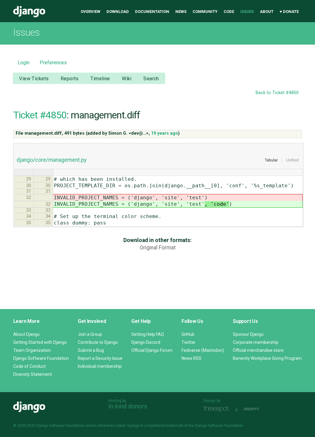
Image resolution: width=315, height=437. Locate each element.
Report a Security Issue (100, 358)
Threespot (218, 409)
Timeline (100, 78)
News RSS (191, 358)
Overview (90, 11)
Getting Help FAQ (147, 334)
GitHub (187, 334)
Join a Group (90, 334)
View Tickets (34, 78)
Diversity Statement (32, 374)
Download (117, 11)
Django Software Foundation (41, 358)
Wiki (127, 78)
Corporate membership (255, 342)
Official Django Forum (152, 350)
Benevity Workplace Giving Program (267, 358)
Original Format (158, 247)
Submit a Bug (91, 350)
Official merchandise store (258, 350)
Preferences (53, 63)
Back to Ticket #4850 (277, 92)
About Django (26, 334)
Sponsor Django (248, 334)
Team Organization (32, 350)
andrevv (258, 409)
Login (24, 63)
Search (151, 78)
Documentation (152, 11)
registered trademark (165, 425)
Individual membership (100, 366)
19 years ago (164, 133)
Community (205, 11)
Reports (70, 78)
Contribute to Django (98, 342)
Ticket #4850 (39, 115)
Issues (247, 11)
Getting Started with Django (40, 342)
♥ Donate (289, 11)
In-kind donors (127, 406)
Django (29, 11)
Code (229, 11)
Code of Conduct (29, 366)
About (266, 11)
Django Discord (145, 342)
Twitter (188, 342)
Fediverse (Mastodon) (202, 350)
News (180, 11)
